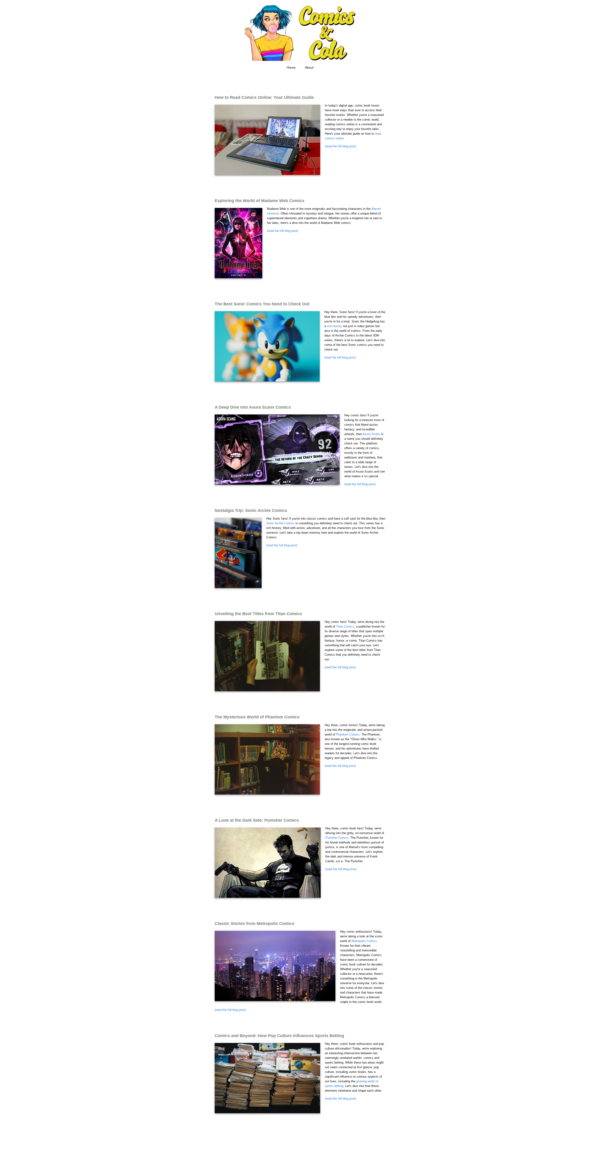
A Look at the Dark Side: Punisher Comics (257, 820)
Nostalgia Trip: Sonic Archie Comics (251, 510)
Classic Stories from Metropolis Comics (254, 923)
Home (291, 67)
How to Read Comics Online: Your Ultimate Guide (264, 97)
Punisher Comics (337, 837)
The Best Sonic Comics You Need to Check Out (262, 304)
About (309, 67)
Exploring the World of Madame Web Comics (259, 200)
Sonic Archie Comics (280, 523)
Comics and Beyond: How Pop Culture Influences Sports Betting (279, 1035)
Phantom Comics (348, 734)
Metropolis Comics (364, 941)
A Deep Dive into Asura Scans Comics (253, 407)
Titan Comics (345, 626)
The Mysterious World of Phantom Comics (257, 717)
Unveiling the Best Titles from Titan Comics (258, 613)
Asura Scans (371, 434)
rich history (334, 326)
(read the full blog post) (340, 146)
